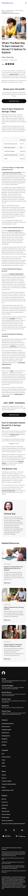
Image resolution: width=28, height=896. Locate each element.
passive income (14, 74)
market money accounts (14, 230)
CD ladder (12, 318)
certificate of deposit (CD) (16, 274)
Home (3, 10)
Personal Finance (19, 10)
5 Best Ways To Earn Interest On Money (10, 13)
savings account (14, 434)
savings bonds (5, 396)
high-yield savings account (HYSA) (12, 172)
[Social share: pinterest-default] (13, 64)
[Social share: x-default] (8, 64)
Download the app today (8, 490)
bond (11, 371)
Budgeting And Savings (7, 12)
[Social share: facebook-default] (6, 64)
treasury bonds (18, 394)
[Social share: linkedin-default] (11, 64)
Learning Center (9, 10)
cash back (13, 346)
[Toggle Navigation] (25, 3)
